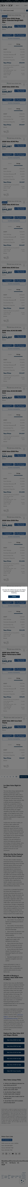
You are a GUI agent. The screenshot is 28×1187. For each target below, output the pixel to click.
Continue (14, 596)
